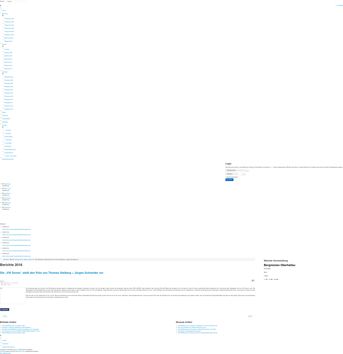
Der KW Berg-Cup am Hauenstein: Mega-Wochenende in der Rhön (197, 329)
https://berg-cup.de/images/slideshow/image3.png (16, 240)
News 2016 (31, 259)
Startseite (6, 259)
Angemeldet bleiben (232, 177)
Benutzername (231, 170)
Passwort (229, 174)
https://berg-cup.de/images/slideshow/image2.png (16, 256)
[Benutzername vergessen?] (247, 170)
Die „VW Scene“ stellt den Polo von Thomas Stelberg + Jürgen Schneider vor (51, 273)
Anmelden (229, 180)
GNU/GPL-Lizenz (20, 351)
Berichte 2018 (19, 259)
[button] (253, 280)
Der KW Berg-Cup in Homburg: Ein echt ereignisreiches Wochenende (197, 333)
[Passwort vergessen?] (244, 173)
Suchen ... (3, 1)
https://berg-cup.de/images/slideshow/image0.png (16, 229)
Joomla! (2, 351)
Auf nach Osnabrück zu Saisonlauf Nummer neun (192, 327)
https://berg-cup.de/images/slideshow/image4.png (16, 245)
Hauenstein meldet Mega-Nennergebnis (189, 331)
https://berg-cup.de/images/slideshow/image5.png (16, 251)
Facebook (340, 5)
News (25, 259)
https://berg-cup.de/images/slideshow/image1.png (16, 234)
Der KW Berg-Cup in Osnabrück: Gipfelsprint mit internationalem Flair (197, 325)
